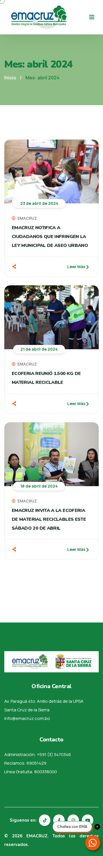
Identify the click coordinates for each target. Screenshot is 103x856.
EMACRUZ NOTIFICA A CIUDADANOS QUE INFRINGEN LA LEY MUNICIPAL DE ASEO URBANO (50, 237)
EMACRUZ (27, 218)
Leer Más (76, 266)
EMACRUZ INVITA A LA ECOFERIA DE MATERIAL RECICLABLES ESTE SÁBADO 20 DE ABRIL (49, 519)
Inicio (10, 77)
